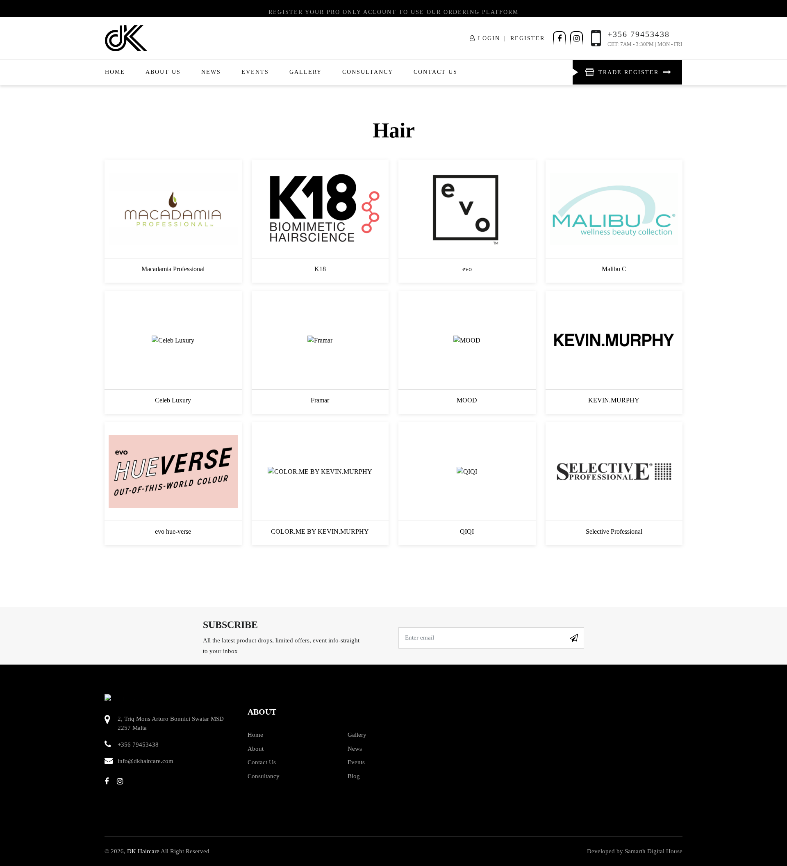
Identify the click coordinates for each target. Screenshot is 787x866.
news (211, 72)
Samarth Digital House (653, 851)
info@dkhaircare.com (145, 761)
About (256, 748)
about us (163, 72)
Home (115, 72)
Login (487, 38)
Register (527, 38)
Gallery (357, 734)
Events (356, 762)
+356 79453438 (138, 744)
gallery (305, 72)
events (255, 72)
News (355, 748)
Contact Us (435, 72)
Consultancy (367, 72)
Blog (354, 776)
